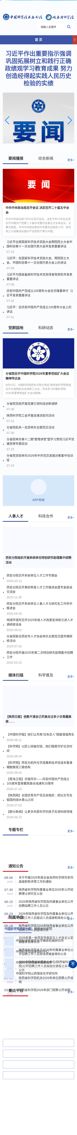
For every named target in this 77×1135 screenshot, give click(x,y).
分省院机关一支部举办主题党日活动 (30, 427)
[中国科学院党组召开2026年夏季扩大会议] (38, 120)
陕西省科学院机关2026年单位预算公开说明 (46, 980)
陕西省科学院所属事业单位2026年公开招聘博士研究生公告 (46, 891)
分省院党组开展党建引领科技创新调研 (32, 403)
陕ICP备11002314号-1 (16, 1115)
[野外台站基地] (56, 1005)
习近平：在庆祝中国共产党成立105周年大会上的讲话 (39, 309)
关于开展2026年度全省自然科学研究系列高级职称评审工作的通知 (46, 879)
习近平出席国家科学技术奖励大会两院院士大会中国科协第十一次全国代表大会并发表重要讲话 (39, 244)
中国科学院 (15, 5)
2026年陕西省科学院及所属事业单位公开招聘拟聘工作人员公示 (46, 903)
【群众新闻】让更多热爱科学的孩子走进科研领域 (39, 811)
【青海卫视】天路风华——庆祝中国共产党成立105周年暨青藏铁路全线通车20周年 (38, 781)
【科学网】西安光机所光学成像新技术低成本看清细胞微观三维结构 (39, 765)
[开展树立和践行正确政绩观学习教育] (38, 849)
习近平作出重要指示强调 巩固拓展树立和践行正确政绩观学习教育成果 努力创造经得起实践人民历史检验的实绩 (38, 68)
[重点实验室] (56, 1018)
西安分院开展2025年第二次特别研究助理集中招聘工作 (40, 655)
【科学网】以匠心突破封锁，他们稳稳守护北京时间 (39, 748)
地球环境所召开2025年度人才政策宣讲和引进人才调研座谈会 (40, 622)
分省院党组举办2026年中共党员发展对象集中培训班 (40, 458)
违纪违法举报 (49, 5)
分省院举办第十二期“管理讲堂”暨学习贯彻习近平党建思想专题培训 (40, 441)
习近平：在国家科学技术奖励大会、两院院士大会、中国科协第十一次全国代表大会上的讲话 (38, 260)
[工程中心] (20, 1018)
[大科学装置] (20, 1005)
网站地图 (67, 5)
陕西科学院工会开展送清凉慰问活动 (30, 415)
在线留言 (32, 5)
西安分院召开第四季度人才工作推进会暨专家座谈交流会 (39, 589)
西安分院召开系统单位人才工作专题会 (32, 575)
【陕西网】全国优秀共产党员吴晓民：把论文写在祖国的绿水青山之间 (39, 797)
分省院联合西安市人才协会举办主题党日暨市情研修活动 (39, 638)
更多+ (70, 159)
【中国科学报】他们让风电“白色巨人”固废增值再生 (40, 734)
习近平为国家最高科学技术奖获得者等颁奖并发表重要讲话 (39, 277)
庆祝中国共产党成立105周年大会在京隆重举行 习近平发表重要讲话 (40, 293)
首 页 (38, 40)
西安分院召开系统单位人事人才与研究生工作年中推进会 (39, 606)
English (70, 9)
